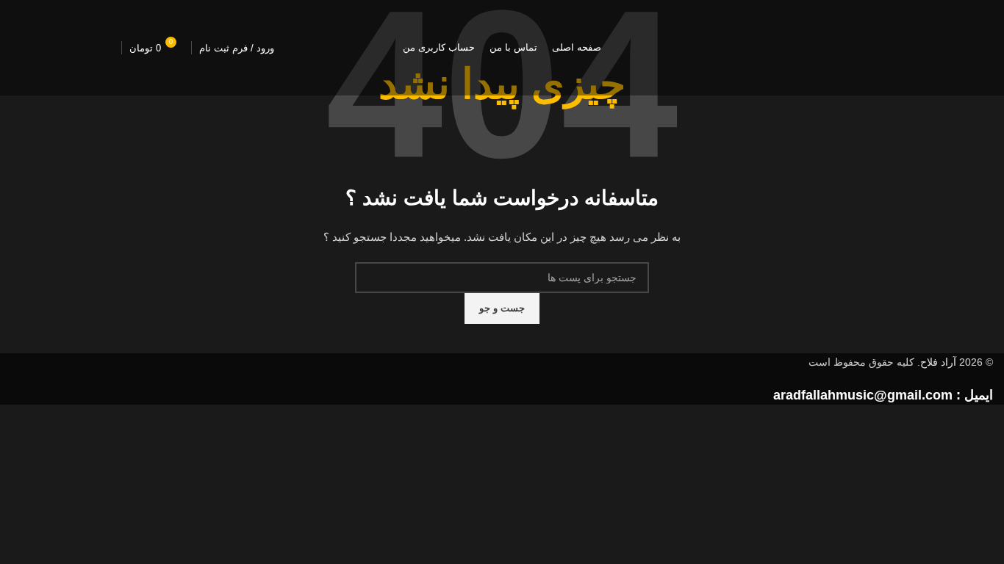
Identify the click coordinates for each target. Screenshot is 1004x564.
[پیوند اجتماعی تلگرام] (25, 47)
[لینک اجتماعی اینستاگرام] (99, 47)
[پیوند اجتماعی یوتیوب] (62, 47)
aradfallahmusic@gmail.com (863, 395)
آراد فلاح (938, 362)
